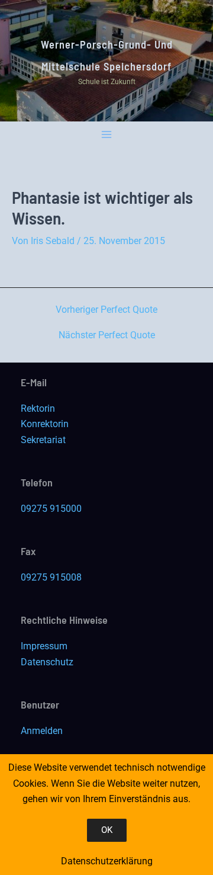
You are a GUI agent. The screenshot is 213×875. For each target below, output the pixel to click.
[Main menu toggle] (106, 134)
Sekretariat (43, 439)
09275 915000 (51, 508)
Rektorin (38, 408)
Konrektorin (45, 424)
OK (106, 830)
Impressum (44, 646)
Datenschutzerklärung (107, 861)
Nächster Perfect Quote (107, 335)
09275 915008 (51, 577)
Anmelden (42, 730)
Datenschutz (47, 662)
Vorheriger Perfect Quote (106, 310)
